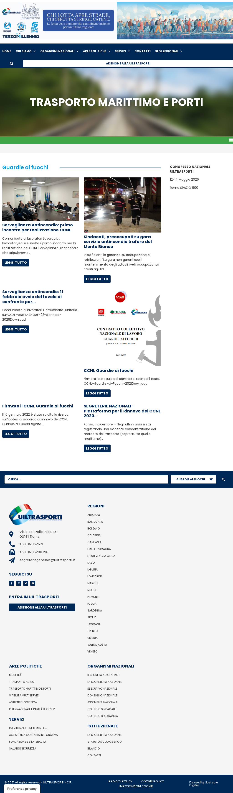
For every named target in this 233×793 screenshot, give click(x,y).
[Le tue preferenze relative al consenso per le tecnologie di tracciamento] (22, 788)
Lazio (91, 563)
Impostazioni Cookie (136, 786)
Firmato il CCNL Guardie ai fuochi (37, 406)
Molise (92, 590)
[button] (116, 140)
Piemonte (93, 597)
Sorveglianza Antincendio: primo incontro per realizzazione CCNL (37, 227)
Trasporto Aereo (21, 682)
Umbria (92, 638)
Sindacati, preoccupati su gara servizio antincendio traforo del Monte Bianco (118, 241)
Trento (92, 631)
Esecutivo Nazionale (102, 689)
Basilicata (95, 522)
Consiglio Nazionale (102, 695)
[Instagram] (18, 583)
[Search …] (11, 63)
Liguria (92, 569)
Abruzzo (93, 515)
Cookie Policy (152, 781)
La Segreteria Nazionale (104, 682)
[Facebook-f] (11, 583)
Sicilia (91, 617)
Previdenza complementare (28, 728)
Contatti (94, 755)
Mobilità (15, 675)
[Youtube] (32, 583)
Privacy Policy (120, 781)
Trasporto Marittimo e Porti (30, 689)
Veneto (92, 651)
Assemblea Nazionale (102, 702)
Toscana (94, 624)
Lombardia (95, 576)
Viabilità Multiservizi (24, 695)
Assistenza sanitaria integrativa (33, 735)
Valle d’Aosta (97, 645)
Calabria (94, 535)
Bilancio (93, 748)
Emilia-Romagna (99, 549)
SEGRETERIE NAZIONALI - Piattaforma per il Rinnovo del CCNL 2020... (122, 411)
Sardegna (94, 610)
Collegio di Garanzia (102, 716)
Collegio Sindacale (101, 709)
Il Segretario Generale (103, 675)
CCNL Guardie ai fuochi (108, 370)
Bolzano (93, 528)
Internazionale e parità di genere (32, 709)
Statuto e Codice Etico (104, 742)
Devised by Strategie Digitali (203, 784)
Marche (93, 583)
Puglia (91, 604)
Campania (94, 542)
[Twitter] (25, 583)
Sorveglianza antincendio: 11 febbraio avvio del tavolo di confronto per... (32, 296)
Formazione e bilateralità (27, 742)
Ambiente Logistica (23, 702)
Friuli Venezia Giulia (101, 556)
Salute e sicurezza (22, 748)
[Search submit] (223, 479)
